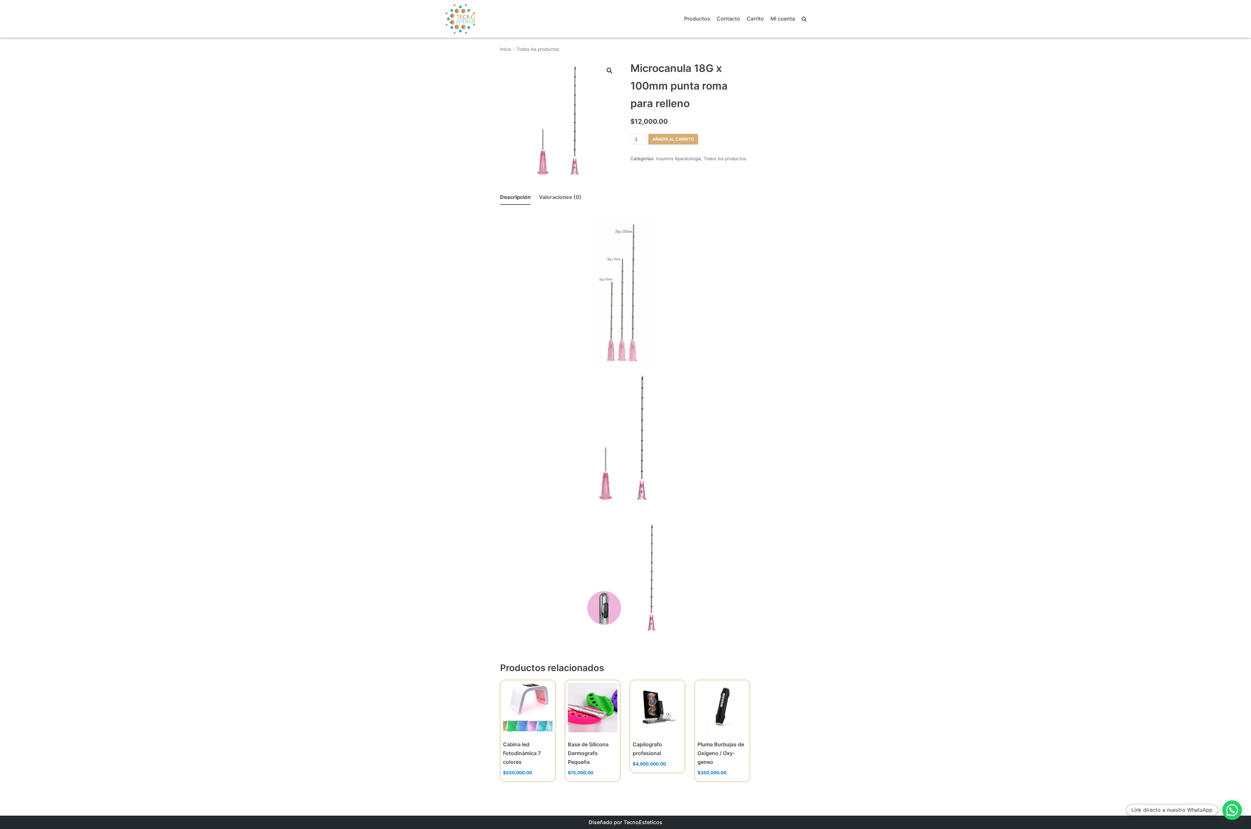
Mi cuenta (782, 18)
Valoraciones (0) (560, 197)
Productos (697, 18)
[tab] (515, 197)
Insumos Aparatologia (678, 158)
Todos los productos (538, 49)
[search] (804, 19)
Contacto (728, 18)
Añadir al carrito (673, 139)
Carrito (755, 18)
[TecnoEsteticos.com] (476, 19)
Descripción (515, 197)
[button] (1232, 810)
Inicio (505, 49)
